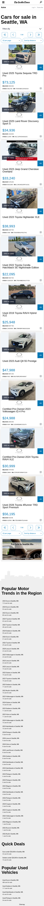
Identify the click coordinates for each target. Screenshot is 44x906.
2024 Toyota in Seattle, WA (11, 620)
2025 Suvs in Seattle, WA (10, 602)
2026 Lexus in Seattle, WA (10, 739)
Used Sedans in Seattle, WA (11, 887)
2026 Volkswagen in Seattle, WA (12, 817)
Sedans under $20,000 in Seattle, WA (14, 859)
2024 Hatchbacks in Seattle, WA (12, 763)
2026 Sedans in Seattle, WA (11, 757)
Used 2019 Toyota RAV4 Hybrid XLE (19, 314)
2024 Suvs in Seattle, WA (10, 608)
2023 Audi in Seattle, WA (10, 692)
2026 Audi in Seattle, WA (10, 835)
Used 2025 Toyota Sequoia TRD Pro (19, 74)
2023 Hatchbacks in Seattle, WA (12, 727)
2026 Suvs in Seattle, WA (10, 638)
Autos (3, 7)
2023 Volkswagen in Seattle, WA (12, 697)
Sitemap (22, 904)
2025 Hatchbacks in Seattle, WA (12, 769)
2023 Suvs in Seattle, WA (10, 614)
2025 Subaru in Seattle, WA (11, 674)
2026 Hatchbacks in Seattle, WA (12, 793)
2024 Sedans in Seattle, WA (11, 632)
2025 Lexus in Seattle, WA (10, 668)
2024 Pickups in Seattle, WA (11, 733)
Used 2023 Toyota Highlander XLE (21, 217)
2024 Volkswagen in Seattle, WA (12, 721)
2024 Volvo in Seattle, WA (10, 745)
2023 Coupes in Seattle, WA (11, 811)
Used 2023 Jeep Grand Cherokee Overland (20, 170)
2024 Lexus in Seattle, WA (10, 650)
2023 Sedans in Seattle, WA (11, 709)
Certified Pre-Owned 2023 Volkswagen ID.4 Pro (16, 410)
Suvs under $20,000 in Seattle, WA (13, 853)
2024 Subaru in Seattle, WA (11, 703)
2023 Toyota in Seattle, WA (11, 680)
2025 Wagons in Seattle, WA (11, 787)
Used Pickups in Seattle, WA (11, 899)
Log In (34, 7)
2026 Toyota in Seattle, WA (11, 644)
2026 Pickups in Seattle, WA (11, 799)
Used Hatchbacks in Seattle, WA (12, 893)
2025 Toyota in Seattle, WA (11, 626)
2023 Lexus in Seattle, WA (10, 662)
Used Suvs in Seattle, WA (10, 881)
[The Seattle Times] (22, 2)
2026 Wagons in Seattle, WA (11, 823)
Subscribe (40, 7)
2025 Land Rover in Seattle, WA (12, 751)
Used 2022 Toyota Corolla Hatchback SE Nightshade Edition (20, 266)
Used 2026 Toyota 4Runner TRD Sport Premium (20, 506)
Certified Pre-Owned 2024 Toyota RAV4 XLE (20, 458)
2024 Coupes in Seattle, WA (11, 805)
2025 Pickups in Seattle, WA (11, 781)
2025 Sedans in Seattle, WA (11, 686)
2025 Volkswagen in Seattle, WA (12, 656)
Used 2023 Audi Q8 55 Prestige (19, 361)
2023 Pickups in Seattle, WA (11, 775)
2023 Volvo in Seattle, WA (10, 715)
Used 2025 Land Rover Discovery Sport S (20, 122)
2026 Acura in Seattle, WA (10, 829)
